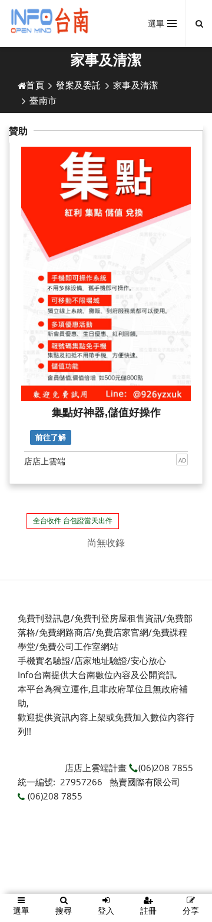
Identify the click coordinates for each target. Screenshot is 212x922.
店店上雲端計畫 (96, 768)
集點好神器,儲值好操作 (106, 412)
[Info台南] (51, 20)
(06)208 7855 (165, 768)
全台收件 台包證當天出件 (72, 520)
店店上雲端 (44, 461)
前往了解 (50, 437)
